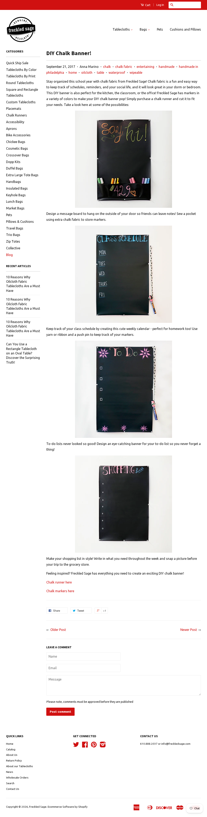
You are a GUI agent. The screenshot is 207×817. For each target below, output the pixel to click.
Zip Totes (13, 241)
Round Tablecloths (20, 83)
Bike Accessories (18, 135)
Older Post (58, 629)
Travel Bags (14, 228)
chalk (107, 66)
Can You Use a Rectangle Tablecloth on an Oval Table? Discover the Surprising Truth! (23, 353)
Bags (144, 29)
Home (9, 743)
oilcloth (86, 72)
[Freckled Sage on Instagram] (103, 746)
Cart (147, 5)
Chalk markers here (60, 591)
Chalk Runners (16, 115)
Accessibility (15, 122)
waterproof (117, 72)
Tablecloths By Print (20, 76)
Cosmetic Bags (17, 148)
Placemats (13, 108)
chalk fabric (123, 66)
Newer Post (188, 629)
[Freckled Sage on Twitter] (76, 746)
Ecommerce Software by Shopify (68, 806)
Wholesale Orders (17, 777)
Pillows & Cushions (20, 221)
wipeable (136, 72)
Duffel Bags (14, 168)
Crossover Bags (17, 155)
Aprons (11, 128)
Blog (9, 255)
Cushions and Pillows (185, 29)
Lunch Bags (14, 201)
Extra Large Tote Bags (22, 175)
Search (10, 783)
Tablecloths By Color (21, 69)
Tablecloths (122, 29)
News (9, 771)
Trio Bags (13, 235)
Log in (160, 4)
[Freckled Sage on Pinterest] (94, 746)
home (73, 72)
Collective (13, 248)
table (100, 72)
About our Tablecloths (19, 766)
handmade (166, 66)
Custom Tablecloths (21, 102)
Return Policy (14, 760)
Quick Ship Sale (17, 63)
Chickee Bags (15, 142)
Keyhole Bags (16, 195)
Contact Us (12, 788)
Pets (160, 29)
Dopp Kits (13, 162)
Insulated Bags (17, 188)
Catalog (10, 749)
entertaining (145, 66)
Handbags (13, 181)
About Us (11, 754)
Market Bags (15, 208)
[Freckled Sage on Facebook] (85, 746)
